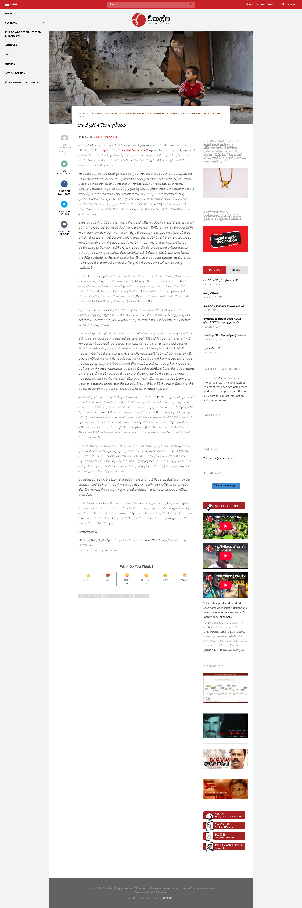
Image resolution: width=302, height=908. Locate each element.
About (9, 54)
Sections (11, 22)
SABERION (168, 898)
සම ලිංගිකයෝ (211, 293)
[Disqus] (138, 647)
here (212, 396)
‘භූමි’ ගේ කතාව (211, 348)
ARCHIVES (291, 4)
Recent (237, 270)
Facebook (14, 82)
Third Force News (106, 137)
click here (226, 617)
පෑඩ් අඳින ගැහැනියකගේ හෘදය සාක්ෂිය (223, 305)
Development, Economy (116, 113)
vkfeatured (141, 595)
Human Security (178, 113)
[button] (151, 77)
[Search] (191, 4)
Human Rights (160, 113)
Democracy (95, 113)
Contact (11, 63)
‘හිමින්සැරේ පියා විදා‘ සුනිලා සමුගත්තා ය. (224, 335)
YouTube (217, 650)
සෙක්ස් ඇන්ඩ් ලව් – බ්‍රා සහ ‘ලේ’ (220, 280)
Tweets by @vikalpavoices (219, 458)
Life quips (203, 113)
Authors (11, 45)
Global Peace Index (90, 595)
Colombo (83, 113)
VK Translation (64, 146)
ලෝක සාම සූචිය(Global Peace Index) (124, 150)
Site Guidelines (15, 73)
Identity (192, 113)
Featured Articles (140, 113)
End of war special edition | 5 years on (23, 34)
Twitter (34, 82)
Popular (214, 270)
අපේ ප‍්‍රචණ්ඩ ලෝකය (102, 125)
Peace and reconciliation (118, 595)
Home (8, 13)
